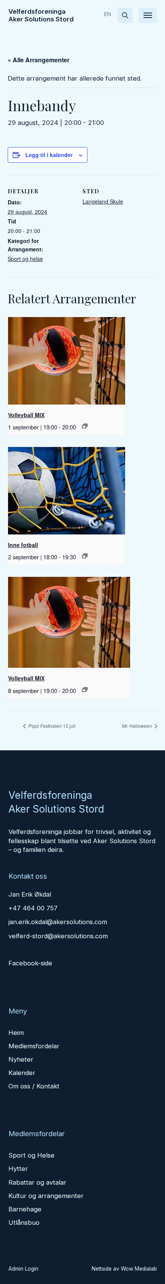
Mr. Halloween (137, 725)
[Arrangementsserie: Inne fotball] (84, 556)
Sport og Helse (31, 1155)
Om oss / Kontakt (33, 1086)
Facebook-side (30, 963)
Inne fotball (23, 545)
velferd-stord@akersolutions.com (58, 936)
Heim (16, 1032)
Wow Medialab (139, 1269)
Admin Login (23, 1269)
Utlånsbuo (24, 1222)
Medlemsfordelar (33, 1046)
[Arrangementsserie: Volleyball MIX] (84, 426)
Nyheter (20, 1059)
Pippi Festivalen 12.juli (51, 725)
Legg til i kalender (49, 155)
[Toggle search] (125, 15)
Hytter (18, 1168)
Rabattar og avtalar (37, 1182)
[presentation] (66, 361)
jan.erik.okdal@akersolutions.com (57, 922)
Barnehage (24, 1209)
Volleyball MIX (26, 415)
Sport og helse (25, 258)
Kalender (21, 1073)
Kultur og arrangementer (46, 1196)
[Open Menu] (148, 15)
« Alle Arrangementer (38, 59)
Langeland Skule (102, 201)
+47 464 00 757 (33, 908)
